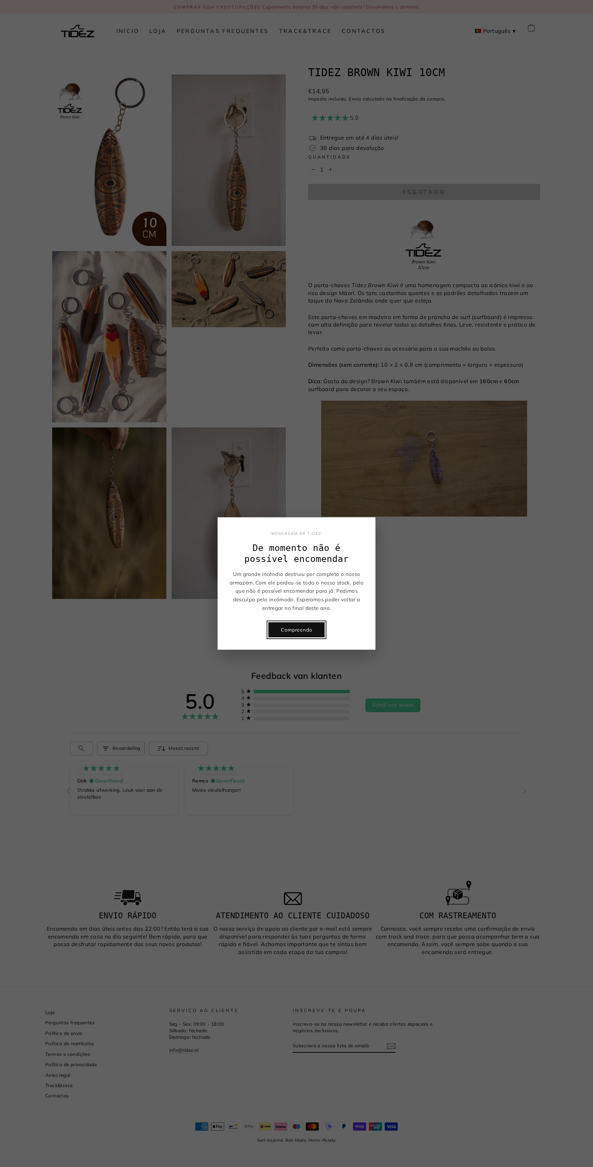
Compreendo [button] (296, 630)
